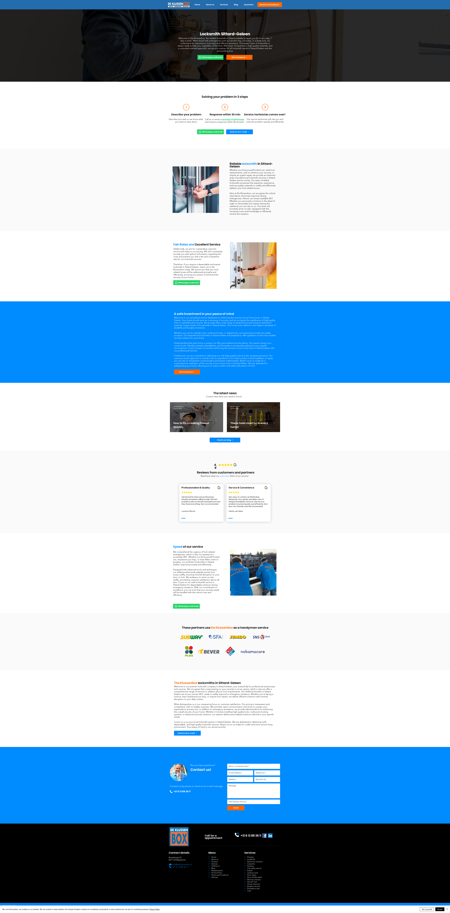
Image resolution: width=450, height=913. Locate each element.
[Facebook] (264, 835)
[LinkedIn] (270, 835)
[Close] (447, 909)
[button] (224, 5)
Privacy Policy (155, 909)
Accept (439, 909)
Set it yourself (427, 909)
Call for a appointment (213, 837)
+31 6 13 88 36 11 (182, 791)
